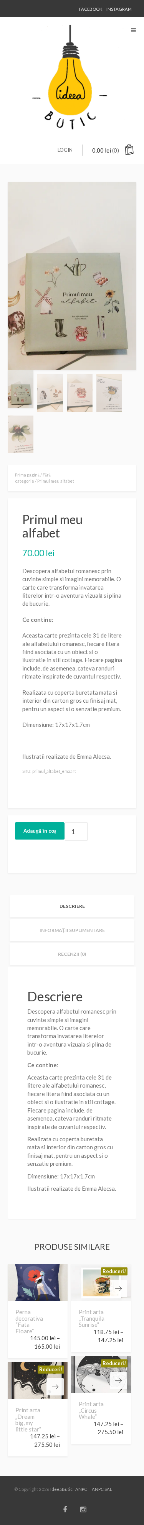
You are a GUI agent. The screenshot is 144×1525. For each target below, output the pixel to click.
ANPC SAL (102, 1489)
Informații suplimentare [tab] (72, 930)
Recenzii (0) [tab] (72, 954)
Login (65, 150)
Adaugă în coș (39, 831)
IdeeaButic (61, 1489)
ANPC (81, 1489)
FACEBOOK (90, 9)
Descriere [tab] (72, 906)
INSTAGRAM (119, 9)
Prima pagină (27, 474)
